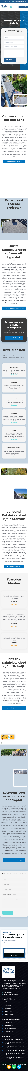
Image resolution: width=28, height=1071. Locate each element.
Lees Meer (14, 374)
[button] (11, 7)
